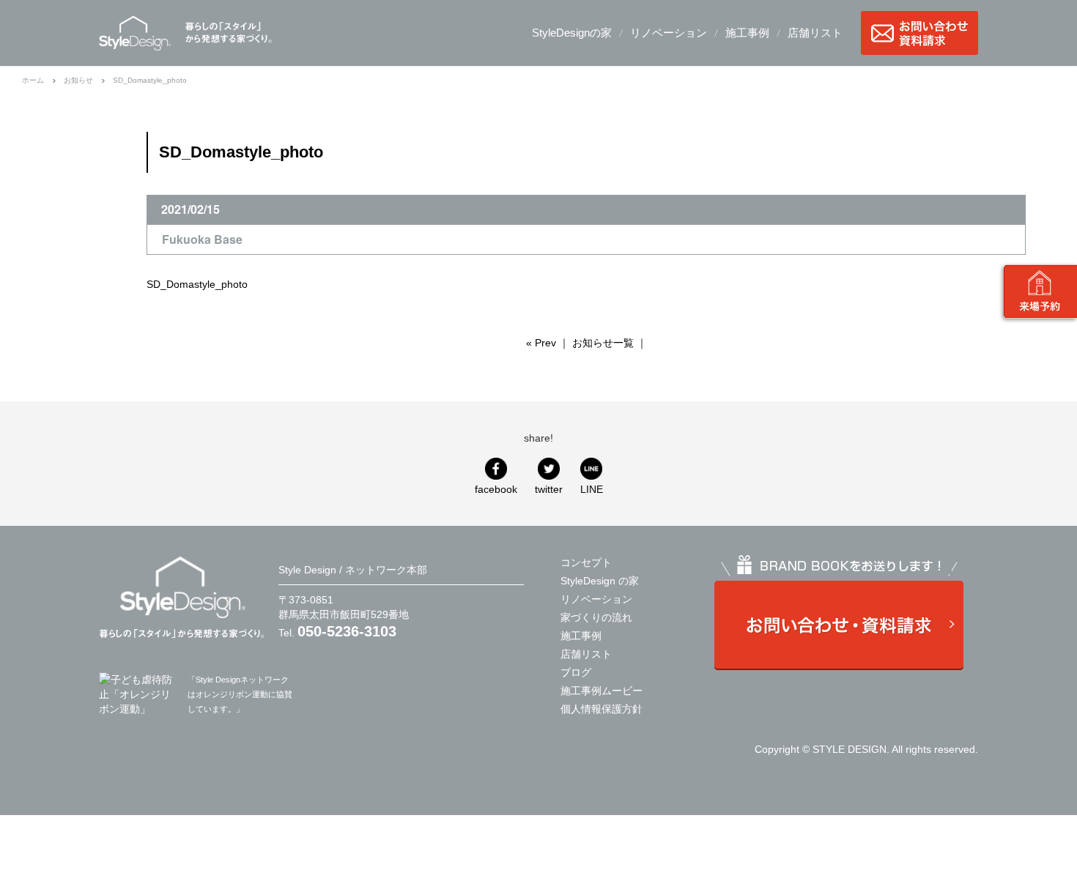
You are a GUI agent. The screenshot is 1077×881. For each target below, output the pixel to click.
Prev (545, 343)
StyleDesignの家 (572, 32)
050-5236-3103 (346, 631)
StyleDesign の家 (599, 581)
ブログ (575, 672)
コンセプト (586, 562)
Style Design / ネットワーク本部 (135, 33)
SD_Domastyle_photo (197, 284)
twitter (549, 489)
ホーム (33, 80)
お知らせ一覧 (603, 343)
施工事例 (747, 32)
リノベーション (668, 32)
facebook (496, 489)
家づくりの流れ (596, 617)
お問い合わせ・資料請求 (919, 33)
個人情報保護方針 (601, 709)
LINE (591, 489)
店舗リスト (815, 32)
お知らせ (78, 80)
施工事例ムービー (601, 690)
